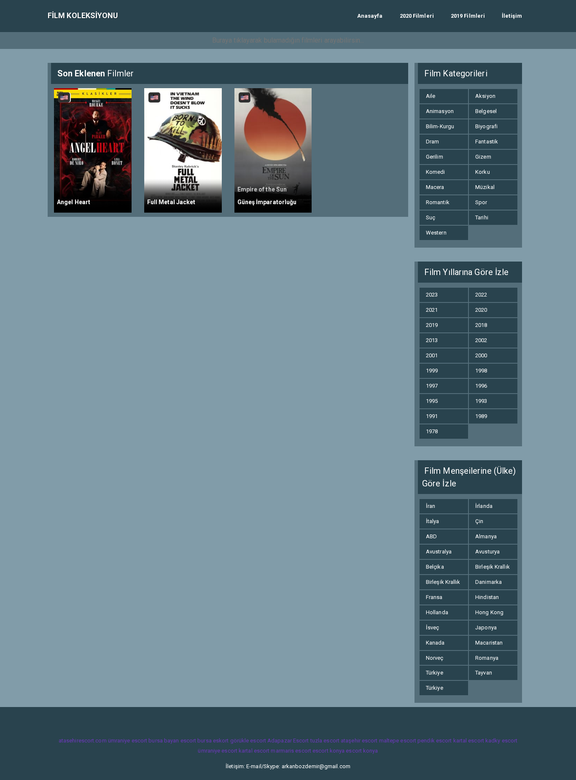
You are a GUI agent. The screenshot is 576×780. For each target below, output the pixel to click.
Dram (432, 141)
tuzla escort (324, 740)
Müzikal (485, 187)
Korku (482, 172)
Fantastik (486, 141)
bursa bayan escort (172, 740)
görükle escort (248, 740)
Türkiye (434, 672)
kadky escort (501, 740)
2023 (432, 294)
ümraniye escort (128, 740)
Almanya (486, 536)
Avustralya (439, 551)
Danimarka (488, 582)
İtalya (432, 521)
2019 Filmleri (468, 16)
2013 (432, 340)
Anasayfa (370, 16)
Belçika (435, 567)
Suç (430, 217)
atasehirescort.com (83, 740)
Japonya (486, 627)
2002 (481, 340)
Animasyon (440, 111)
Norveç (435, 658)
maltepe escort (397, 740)
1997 (432, 386)
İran (430, 506)
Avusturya (487, 551)
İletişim (512, 16)
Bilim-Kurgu (440, 126)
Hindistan (487, 597)
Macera (435, 187)
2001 (432, 355)
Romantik (437, 202)
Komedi (435, 172)
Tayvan (483, 672)
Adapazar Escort (288, 740)
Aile (430, 96)
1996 (481, 386)
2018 (481, 325)
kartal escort (468, 740)
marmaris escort (291, 751)
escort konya (328, 751)
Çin (479, 521)
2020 (481, 310)
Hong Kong (489, 612)
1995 (432, 401)
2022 (481, 294)
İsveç (432, 627)
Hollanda (437, 612)
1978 (432, 431)
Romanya (486, 658)
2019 (432, 325)
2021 (432, 310)
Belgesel (486, 111)
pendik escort (434, 740)
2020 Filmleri (417, 16)
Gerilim (434, 157)
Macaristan (489, 643)
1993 (481, 401)
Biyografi (486, 126)
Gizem (483, 157)
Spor (481, 202)
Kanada (435, 643)
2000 (481, 355)
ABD (431, 536)
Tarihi (481, 217)
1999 (432, 370)
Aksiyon (485, 96)
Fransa (434, 597)
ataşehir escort (359, 740)
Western (436, 232)
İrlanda (484, 506)
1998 (481, 370)
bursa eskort (213, 740)
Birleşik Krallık (492, 567)
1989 (481, 416)
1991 (432, 416)
